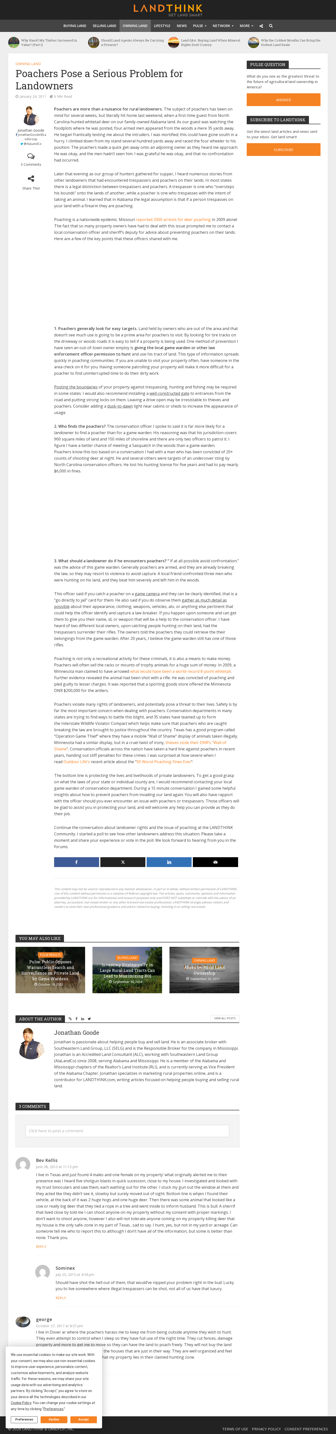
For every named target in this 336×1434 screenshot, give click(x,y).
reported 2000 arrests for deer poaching (173, 219)
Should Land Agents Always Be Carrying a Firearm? (132, 42)
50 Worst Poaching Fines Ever (164, 761)
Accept (83, 1419)
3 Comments (31, 164)
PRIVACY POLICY (266, 1428)
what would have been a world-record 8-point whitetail (180, 671)
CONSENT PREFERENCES (306, 1428)
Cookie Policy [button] (21, 1403)
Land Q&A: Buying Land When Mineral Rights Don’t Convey (210, 42)
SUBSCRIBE (283, 149)
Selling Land (104, 25)
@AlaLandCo (33, 144)
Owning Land (135, 25)
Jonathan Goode (31, 130)
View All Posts (224, 1018)
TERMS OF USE (235, 1428)
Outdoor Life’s (76, 761)
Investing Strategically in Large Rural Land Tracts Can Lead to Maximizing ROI (127, 970)
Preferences (24, 1419)
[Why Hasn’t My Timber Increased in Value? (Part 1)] (13, 42)
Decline (54, 1419)
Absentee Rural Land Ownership (204, 970)
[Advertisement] (146, 283)
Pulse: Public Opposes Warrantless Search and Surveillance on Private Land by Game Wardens (50, 970)
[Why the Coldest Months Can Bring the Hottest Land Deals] (253, 42)
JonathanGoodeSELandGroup (32, 137)
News (182, 25)
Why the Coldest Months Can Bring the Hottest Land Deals (291, 42)
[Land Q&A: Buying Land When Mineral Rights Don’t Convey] (173, 42)
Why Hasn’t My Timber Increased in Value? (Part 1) (49, 42)
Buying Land (74, 25)
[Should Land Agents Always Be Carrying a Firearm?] (93, 42)
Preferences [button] (53, 1409)
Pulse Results (50, 955)
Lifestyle (162, 25)
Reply (41, 1246)
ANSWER (283, 99)
